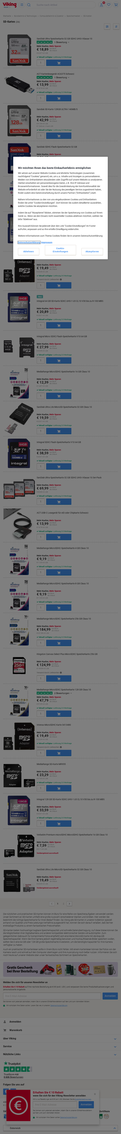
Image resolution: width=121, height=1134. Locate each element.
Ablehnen (28, 251)
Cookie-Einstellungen (60, 250)
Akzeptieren (92, 251)
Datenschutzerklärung (29, 242)
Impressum (46, 242)
